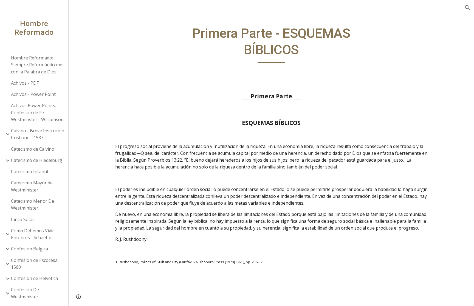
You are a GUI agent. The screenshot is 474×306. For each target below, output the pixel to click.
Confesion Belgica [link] (29, 249)
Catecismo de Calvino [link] (32, 149)
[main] (271, 44)
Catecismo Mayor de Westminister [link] (32, 186)
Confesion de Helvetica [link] (34, 278)
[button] (467, 7)
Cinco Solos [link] (23, 219)
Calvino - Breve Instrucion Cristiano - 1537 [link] (37, 134)
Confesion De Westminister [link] (25, 293)
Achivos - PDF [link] (25, 83)
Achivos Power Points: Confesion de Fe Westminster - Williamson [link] (37, 112)
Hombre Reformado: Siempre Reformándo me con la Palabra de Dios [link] (36, 65)
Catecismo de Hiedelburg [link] (36, 160)
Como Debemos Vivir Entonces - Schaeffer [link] (32, 234)
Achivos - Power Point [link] (33, 94)
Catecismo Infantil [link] (29, 171)
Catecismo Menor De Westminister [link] (32, 204)
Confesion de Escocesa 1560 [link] (34, 263)
